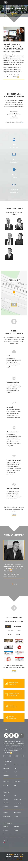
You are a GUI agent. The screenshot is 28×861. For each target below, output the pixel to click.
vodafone (16, 806)
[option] (14, 559)
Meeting (6, 812)
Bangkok (6, 826)
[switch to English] (4, 842)
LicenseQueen (17, 803)
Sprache (6, 840)
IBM (15, 795)
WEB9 (16, 764)
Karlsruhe (6, 834)
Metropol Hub (17, 799)
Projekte (16, 772)
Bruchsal (6, 830)
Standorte (8, 823)
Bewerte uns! (7, 816)
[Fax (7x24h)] (6, 706)
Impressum (6, 781)
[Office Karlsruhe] (6, 683)
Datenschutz (17, 781)
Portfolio (6, 772)
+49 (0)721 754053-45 (13, 695)
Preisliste (6, 785)
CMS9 (21, 856)
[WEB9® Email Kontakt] (22, 756)
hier (22, 122)
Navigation (8, 761)
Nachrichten (6, 768)
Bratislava (16, 826)
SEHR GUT (19, 859)
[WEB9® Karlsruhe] (9, 2)
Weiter (14, 12)
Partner (7, 792)
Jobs (15, 768)
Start (5, 764)
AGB (15, 785)
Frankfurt (16, 830)
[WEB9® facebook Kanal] (11, 756)
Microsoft (6, 803)
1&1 (5, 795)
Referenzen (6, 775)
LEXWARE (6, 799)
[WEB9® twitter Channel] (5, 756)
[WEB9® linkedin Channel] (8, 756)
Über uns (7, 729)
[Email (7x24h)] (6, 717)
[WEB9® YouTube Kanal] (15, 756)
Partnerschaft (17, 812)
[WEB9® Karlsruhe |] (14, 321)
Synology (6, 806)
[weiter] (18, 77)
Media (15, 775)
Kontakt (16, 816)
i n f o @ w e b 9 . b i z (12, 718)
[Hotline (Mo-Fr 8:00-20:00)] (6, 695)
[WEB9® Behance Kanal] (19, 756)
